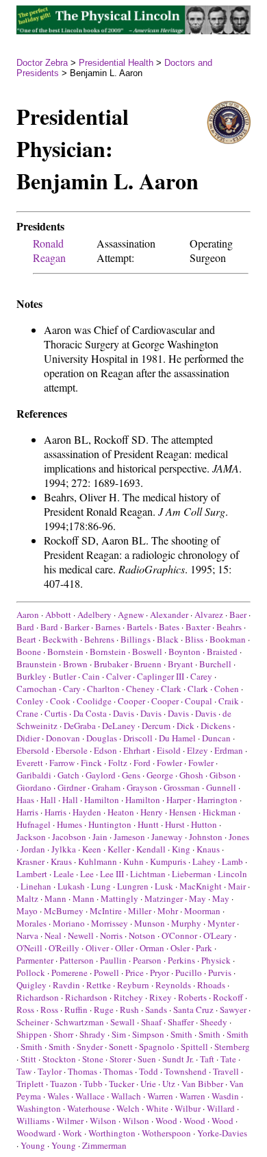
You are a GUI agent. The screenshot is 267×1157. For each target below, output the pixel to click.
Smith (181, 1034)
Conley (30, 701)
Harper (178, 800)
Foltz (117, 762)
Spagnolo (157, 1046)
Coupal (198, 701)
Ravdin (66, 985)
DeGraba (80, 725)
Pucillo (188, 972)
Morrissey (109, 923)
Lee (87, 874)
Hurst (175, 824)
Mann (55, 898)
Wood (166, 1120)
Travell (226, 1071)
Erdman (228, 750)
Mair (237, 886)
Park (204, 948)
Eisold (169, 750)
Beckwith (60, 639)
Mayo (27, 911)
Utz (168, 1083)
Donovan (63, 738)
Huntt (148, 824)
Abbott (58, 614)
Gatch (68, 775)
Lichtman (148, 874)
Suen (147, 1059)
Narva (27, 935)
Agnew (131, 614)
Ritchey (128, 997)
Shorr (63, 1034)
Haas (25, 800)
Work (72, 1133)
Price (134, 972)
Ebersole (71, 750)
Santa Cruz (193, 1009)
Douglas (101, 738)
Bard (25, 627)
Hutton (204, 824)
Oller (124, 948)
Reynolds (173, 985)
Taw (23, 1071)
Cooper (131, 701)
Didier (28, 738)
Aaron (27, 614)
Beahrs (229, 627)
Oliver (97, 948)
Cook (60, 701)
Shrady (92, 1034)
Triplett (30, 1083)
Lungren (133, 886)
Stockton (59, 1059)
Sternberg (232, 1046)
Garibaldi (33, 775)
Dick (185, 725)
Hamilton (101, 800)
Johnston (205, 837)
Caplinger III (160, 676)
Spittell (194, 1046)
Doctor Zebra (42, 63)
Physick (216, 960)
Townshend (185, 1071)
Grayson (142, 787)
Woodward (36, 1133)
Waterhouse (88, 1108)
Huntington (109, 824)
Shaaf (151, 1022)
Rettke (98, 985)
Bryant (180, 664)
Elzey (197, 750)
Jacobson (69, 837)
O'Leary (217, 935)
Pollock (30, 972)
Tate (228, 1059)
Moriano (69, 923)
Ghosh (191, 775)
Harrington (217, 800)
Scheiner (32, 1022)
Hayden (87, 812)
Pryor (159, 972)
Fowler (169, 762)
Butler (64, 676)
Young (33, 1145)
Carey (201, 676)
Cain (91, 676)
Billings (135, 639)
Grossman (182, 787)
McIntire (106, 911)
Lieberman (192, 874)
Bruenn (148, 664)
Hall (48, 800)
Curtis (55, 713)
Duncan (216, 738)
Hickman (219, 812)
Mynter (221, 923)
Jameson (129, 837)
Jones (239, 837)
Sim (119, 1034)
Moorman (202, 911)
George (160, 775)
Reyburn (133, 985)
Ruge (104, 1009)
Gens (131, 775)
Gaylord (101, 775)
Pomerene (69, 972)
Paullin (113, 960)
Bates (169, 627)
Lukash (71, 886)
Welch (128, 1108)
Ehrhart (137, 750)
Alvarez (208, 614)
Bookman (227, 639)
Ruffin (76, 1009)
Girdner (72, 787)
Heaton (120, 812)
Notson (142, 935)
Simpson (148, 1034)
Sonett (121, 1046)
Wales (58, 1096)
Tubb (93, 1083)
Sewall (122, 1022)
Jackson (31, 837)
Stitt (28, 1059)
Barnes (107, 627)
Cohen (226, 688)
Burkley (31, 676)
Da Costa (90, 713)
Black (168, 639)
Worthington (112, 1133)
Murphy (186, 923)
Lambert (31, 874)
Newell (81, 935)
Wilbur (188, 1108)
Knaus (208, 849)
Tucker (121, 1083)
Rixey (160, 997)
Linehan (36, 886)
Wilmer (70, 1120)
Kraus (61, 861)
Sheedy (213, 1022)
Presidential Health (116, 63)
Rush (129, 1009)
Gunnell (221, 787)
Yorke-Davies (222, 1133)
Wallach (126, 1096)
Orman (152, 948)
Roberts (192, 997)
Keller (118, 849)
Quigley (31, 985)
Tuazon (63, 1083)
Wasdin (225, 1096)
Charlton (103, 688)
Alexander (169, 614)
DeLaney (119, 725)
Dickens (216, 725)
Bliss (194, 639)
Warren (160, 1096)
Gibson (222, 775)
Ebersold (32, 750)
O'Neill (29, 948)
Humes (69, 824)
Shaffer (181, 1022)
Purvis (219, 972)
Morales (31, 923)
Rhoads (211, 985)
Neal (53, 935)
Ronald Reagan (49, 250)
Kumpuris (168, 861)
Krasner (30, 861)
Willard (221, 1108)
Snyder (90, 1046)
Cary (72, 688)
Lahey (204, 861)
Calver (118, 676)
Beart (26, 639)
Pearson (147, 960)
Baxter (198, 627)
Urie (148, 1083)
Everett (29, 762)
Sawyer (233, 1009)
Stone (92, 1059)
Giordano (33, 787)
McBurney (64, 911)
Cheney (140, 688)
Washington (38, 1108)
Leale (63, 874)
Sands (156, 1009)
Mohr (167, 911)
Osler (180, 948)
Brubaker (111, 664)
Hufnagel (33, 824)
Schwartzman (79, 1022)
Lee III (112, 874)
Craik (228, 701)
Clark (171, 688)
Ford (142, 762)
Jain (99, 837)
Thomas (82, 1071)
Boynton (184, 651)
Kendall (151, 849)
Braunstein (36, 664)
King (181, 849)
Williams (33, 1120)
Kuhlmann (97, 861)
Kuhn (133, 861)
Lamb (232, 861)
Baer (237, 614)
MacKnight (200, 886)
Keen (91, 849)
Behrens (99, 639)
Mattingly (119, 898)
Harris (27, 812)
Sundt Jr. (178, 1059)
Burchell (215, 664)
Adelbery (94, 614)
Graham (106, 787)
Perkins (181, 960)
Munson (149, 923)
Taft (207, 1059)
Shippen (31, 1034)
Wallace (90, 1096)
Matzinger (163, 898)
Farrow (62, 762)
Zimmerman (104, 1145)
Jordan (33, 849)
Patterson (77, 960)
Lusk (164, 886)
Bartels (140, 627)
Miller (139, 911)
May (197, 898)
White (157, 1108)
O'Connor (179, 935)
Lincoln (232, 874)
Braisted (222, 651)
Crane (27, 713)
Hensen (182, 812)
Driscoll (138, 738)
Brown (75, 664)
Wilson (103, 1120)
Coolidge (94, 701)
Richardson (37, 997)
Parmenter (34, 960)
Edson (105, 750)
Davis (123, 713)
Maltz (27, 898)
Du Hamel (177, 738)
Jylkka (63, 849)
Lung (101, 886)
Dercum (156, 725)
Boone (28, 651)
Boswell (147, 651)
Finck (91, 762)
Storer (120, 1059)
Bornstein (65, 651)
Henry (151, 812)
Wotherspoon (166, 1133)
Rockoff (228, 997)
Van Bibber (202, 1083)
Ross (25, 1009)
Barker (76, 627)
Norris (111, 935)
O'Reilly (64, 948)
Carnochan (36, 688)
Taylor (50, 1071)
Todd (148, 1071)
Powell (106, 972)
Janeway (167, 837)
